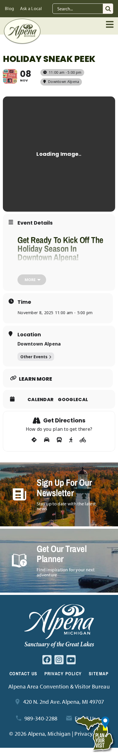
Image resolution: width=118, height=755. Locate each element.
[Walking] (70, 440)
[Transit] (59, 440)
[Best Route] (34, 440)
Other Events (34, 356)
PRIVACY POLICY (63, 673)
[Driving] (46, 440)
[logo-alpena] (22, 21)
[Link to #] (110, 24)
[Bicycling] (83, 440)
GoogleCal (73, 399)
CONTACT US (23, 673)
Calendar (40, 399)
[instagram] (59, 659)
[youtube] (71, 659)
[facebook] (47, 659)
